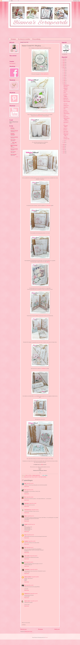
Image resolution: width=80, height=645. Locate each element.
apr (64, 82)
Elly (25, 489)
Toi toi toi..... (65, 110)
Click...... (65, 108)
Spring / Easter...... (66, 116)
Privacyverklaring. (36, 39)
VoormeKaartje (27, 569)
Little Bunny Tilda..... (67, 138)
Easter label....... (66, 103)
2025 (64, 60)
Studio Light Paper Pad (44, 73)
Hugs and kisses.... (66, 132)
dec (64, 68)
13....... (65, 124)
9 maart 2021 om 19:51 (30, 483)
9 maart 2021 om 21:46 (31, 524)
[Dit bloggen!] (43, 475)
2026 (64, 59)
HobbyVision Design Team (14, 146)
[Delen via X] (44, 475)
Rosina (25, 515)
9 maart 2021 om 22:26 (30, 534)
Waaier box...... (66, 90)
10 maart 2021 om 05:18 (33, 555)
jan (64, 142)
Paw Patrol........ (66, 129)
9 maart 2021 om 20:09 (32, 503)
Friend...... (65, 92)
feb (64, 140)
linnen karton (49, 205)
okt (64, 72)
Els (24, 562)
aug (64, 75)
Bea (25, 585)
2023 (64, 64)
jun (64, 78)
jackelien (25, 524)
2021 (64, 67)
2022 (64, 65)
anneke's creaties (27, 600)
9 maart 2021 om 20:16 (34, 509)
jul (64, 77)
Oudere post (57, 629)
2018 (64, 147)
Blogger (46, 637)
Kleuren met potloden (14, 149)
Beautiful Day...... (66, 98)
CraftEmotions (43, 368)
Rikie (25, 483)
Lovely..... (65, 115)
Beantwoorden (26, 486)
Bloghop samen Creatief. (28, 476)
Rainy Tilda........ (66, 137)
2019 (64, 146)
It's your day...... (66, 94)
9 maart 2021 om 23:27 (29, 547)
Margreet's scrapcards (14, 130)
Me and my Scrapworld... (13, 134)
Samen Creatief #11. (35, 476)
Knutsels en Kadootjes (14, 137)
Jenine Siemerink (13, 154)
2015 (64, 152)
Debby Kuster (26, 503)
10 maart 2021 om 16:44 (33, 593)
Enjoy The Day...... (66, 111)
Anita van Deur (26, 555)
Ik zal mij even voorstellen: (24, 39)
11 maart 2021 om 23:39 (34, 600)
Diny (25, 547)
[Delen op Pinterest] (46, 475)
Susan (25, 534)
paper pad (48, 261)
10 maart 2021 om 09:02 (35, 576)
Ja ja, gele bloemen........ (66, 96)
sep (64, 73)
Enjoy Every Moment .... (67, 102)
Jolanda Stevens (27, 593)
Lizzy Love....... (66, 128)
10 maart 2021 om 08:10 (29, 562)
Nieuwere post (23, 629)
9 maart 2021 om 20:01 (29, 497)
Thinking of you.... (66, 105)
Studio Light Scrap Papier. (42, 476)
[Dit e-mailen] (42, 475)
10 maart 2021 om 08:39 (33, 569)
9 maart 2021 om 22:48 (31, 541)
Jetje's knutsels (13, 151)
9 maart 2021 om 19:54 (29, 489)
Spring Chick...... (66, 107)
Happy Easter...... (66, 86)
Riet (25, 497)
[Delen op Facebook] (45, 475)
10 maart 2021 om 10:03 (29, 585)
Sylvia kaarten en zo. (27, 509)
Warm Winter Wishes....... (66, 126)
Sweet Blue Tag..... (66, 120)
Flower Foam (40, 115)
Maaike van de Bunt (27, 576)
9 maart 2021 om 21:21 (30, 515)
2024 (64, 62)
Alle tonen (17, 156)
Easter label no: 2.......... (67, 99)
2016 (64, 151)
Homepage (40, 629)
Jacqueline (26, 541)
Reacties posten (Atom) (28, 631)
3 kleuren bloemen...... (67, 113)
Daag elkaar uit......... (67, 122)
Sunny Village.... (66, 131)
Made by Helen (13, 139)
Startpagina (13, 39)
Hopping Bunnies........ (67, 85)
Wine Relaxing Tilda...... (66, 135)
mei (64, 80)
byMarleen (12, 128)
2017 (64, 149)
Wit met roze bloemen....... (66, 89)
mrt (64, 83)
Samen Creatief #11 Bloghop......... (67, 119)
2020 (64, 144)
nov (64, 70)
